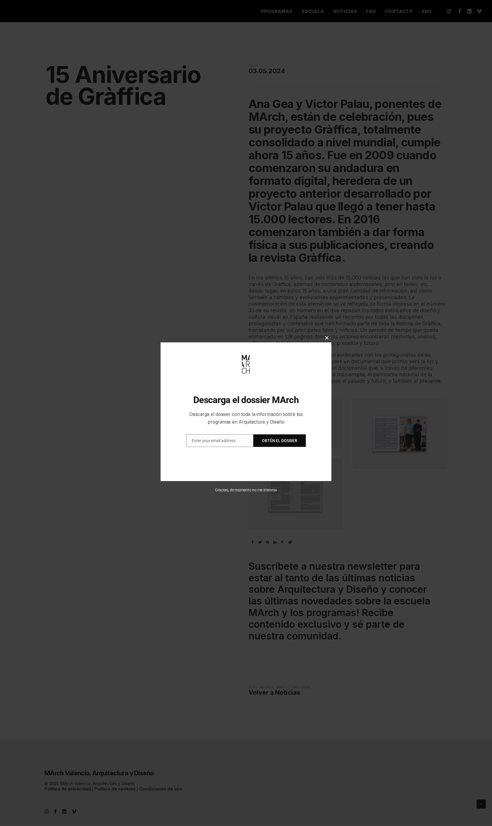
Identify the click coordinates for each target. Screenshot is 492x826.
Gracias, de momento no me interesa (246, 490)
